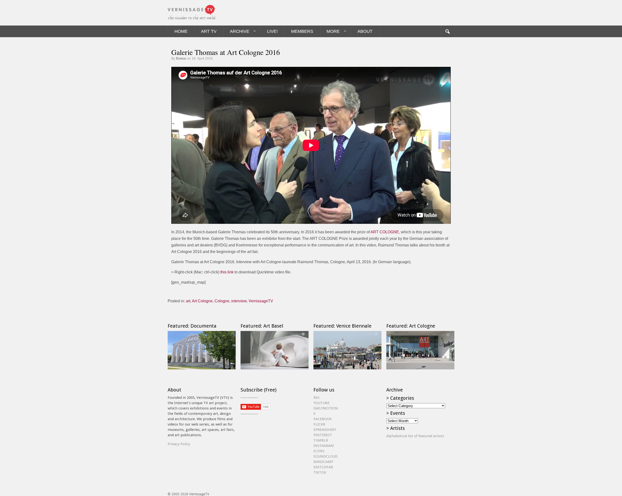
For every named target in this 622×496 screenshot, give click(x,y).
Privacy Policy (179, 444)
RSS (316, 397)
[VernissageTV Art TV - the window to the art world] (192, 13)
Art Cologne (202, 301)
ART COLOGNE (385, 232)
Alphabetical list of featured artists (415, 436)
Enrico (181, 58)
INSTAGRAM (323, 446)
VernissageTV (261, 301)
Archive (239, 31)
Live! (272, 31)
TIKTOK (319, 472)
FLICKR (319, 424)
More (333, 31)
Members (302, 31)
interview (239, 301)
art (188, 301)
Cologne (222, 301)
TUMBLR (320, 440)
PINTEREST (322, 435)
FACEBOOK (322, 419)
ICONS (318, 451)
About (364, 31)
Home (181, 31)
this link (226, 272)
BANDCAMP (323, 462)
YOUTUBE (321, 403)
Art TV (208, 31)
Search (447, 31)
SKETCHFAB (323, 467)
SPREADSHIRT (325, 429)
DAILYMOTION (325, 408)
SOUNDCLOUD (325, 456)
